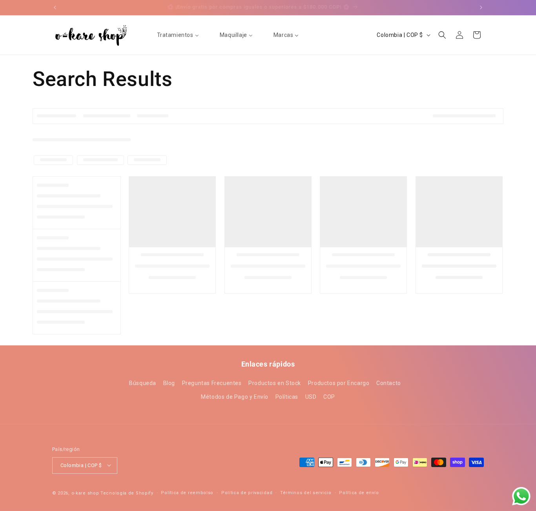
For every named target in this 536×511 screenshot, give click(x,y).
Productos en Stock (274, 383)
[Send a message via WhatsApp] (521, 496)
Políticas (286, 397)
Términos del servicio (306, 492)
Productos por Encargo (339, 383)
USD (311, 397)
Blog (169, 383)
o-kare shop (85, 492)
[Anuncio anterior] (55, 7)
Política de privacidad (246, 492)
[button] (442, 35)
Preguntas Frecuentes (212, 383)
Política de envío (359, 492)
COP (329, 397)
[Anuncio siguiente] (481, 7)
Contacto (388, 383)
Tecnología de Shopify (126, 492)
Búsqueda (142, 383)
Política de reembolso (187, 492)
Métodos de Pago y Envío (234, 397)
